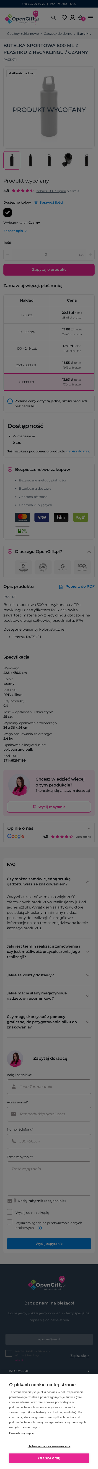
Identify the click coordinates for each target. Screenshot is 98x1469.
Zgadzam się (49, 1458)
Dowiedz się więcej (21, 1433)
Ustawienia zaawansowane (49, 1446)
